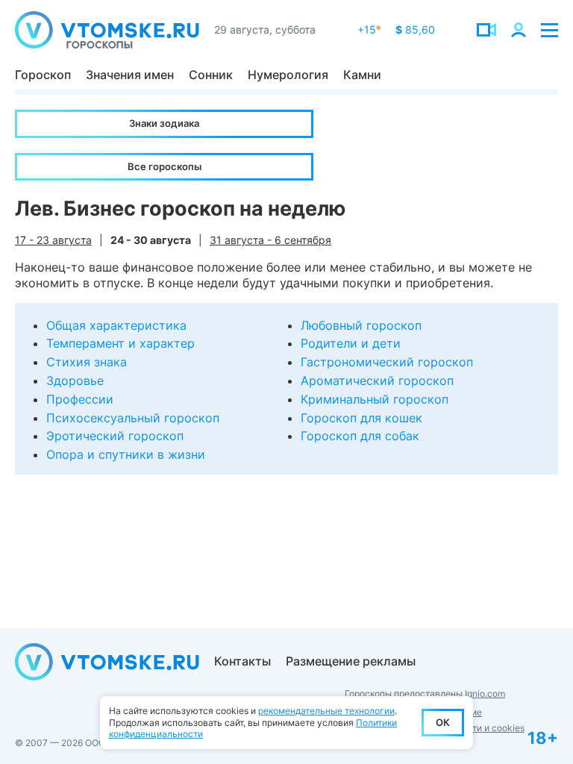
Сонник (211, 74)
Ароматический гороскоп (377, 380)
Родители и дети (351, 343)
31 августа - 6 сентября (270, 240)
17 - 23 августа (53, 240)
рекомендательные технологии (326, 710)
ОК (443, 722)
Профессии (79, 399)
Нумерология (288, 74)
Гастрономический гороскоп (387, 361)
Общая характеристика (116, 325)
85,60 (415, 29)
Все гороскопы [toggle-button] (164, 166)
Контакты (242, 661)
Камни (362, 74)
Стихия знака (86, 361)
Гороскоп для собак (360, 435)
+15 (369, 29)
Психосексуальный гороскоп (132, 417)
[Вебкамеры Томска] (486, 30)
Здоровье (75, 380)
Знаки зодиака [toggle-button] (164, 123)
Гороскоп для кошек (361, 417)
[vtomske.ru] (107, 29)
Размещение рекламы (351, 661)
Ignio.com (485, 693)
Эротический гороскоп (115, 435)
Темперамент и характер (120, 343)
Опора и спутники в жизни (125, 454)
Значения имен (130, 74)
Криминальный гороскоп (374, 399)
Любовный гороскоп (361, 325)
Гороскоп (43, 74)
